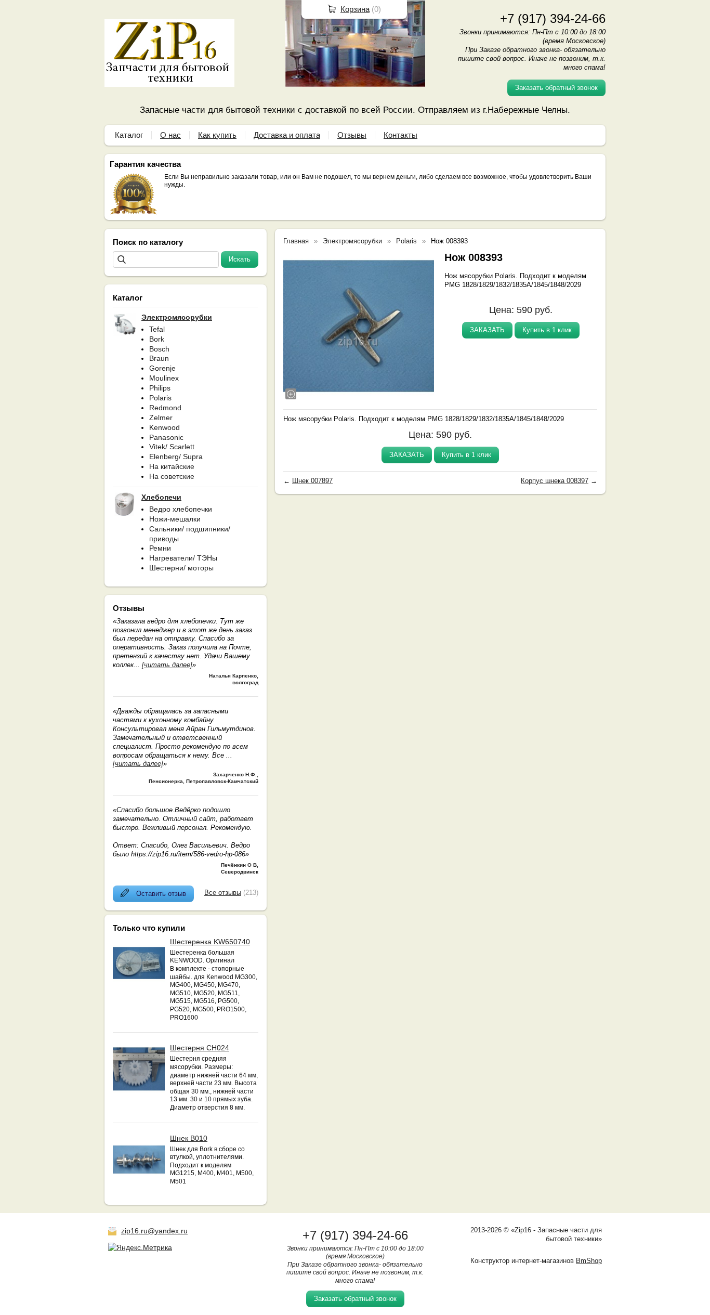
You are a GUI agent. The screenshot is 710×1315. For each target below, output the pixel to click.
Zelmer (161, 417)
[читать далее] (167, 665)
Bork (156, 339)
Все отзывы (222, 892)
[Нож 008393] (358, 326)
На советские (171, 476)
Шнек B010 (188, 1138)
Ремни (160, 548)
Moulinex (164, 378)
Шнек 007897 (312, 481)
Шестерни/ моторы (181, 568)
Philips (159, 388)
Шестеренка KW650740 (210, 942)
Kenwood (164, 427)
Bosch (159, 349)
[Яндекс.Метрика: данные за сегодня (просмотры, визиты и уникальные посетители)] (140, 1247)
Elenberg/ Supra (176, 456)
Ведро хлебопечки (180, 509)
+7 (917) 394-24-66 (553, 18)
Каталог (129, 135)
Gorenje (162, 368)
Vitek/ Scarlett (171, 446)
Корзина (355, 9)
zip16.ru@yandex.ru (154, 1231)
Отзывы (351, 135)
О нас (170, 135)
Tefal (157, 329)
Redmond (165, 407)
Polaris (160, 398)
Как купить (217, 135)
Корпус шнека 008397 (554, 481)
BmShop (589, 1261)
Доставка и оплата (287, 135)
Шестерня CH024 (199, 1048)
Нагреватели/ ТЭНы (183, 558)
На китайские (171, 466)
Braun (159, 358)
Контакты (400, 135)
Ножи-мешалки (175, 519)
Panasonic (166, 437)
